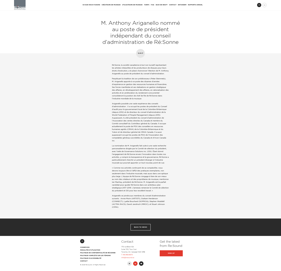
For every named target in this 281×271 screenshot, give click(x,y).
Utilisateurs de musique (132, 4)
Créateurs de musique (111, 4)
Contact (172, 4)
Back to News (140, 227)
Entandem (182, 4)
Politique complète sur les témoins (95, 255)
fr (259, 5)
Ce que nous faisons (91, 4)
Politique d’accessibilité (90, 258)
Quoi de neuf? (162, 4)
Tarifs (146, 4)
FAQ (152, 4)
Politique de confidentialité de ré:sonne (97, 252)
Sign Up (171, 253)
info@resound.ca (127, 257)
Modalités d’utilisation (90, 250)
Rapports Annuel (195, 4)
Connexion (84, 247)
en (264, 5)
